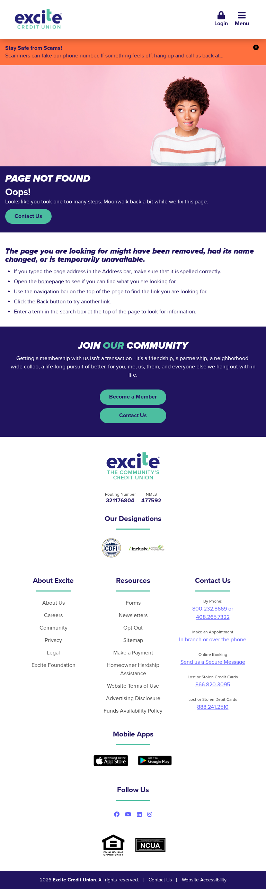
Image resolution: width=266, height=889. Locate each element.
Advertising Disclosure (133, 698)
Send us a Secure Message (212, 662)
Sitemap (133, 640)
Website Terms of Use (133, 685)
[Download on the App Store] (111, 760)
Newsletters (133, 615)
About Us (53, 602)
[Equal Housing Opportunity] (113, 845)
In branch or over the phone (212, 639)
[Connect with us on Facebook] (116, 814)
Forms (133, 602)
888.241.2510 (213, 707)
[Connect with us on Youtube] (128, 814)
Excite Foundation (54, 665)
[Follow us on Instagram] (149, 814)
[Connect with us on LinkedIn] (139, 814)
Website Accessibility (204, 880)
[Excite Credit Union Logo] (133, 466)
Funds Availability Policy (133, 710)
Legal (53, 652)
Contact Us (28, 216)
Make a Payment (133, 652)
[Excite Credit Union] (38, 19)
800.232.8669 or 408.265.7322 (212, 613)
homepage (51, 281)
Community (53, 627)
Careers (53, 615)
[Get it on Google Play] (154, 760)
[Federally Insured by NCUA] (150, 845)
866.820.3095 (212, 684)
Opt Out (133, 627)
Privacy (53, 640)
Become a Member (133, 396)
